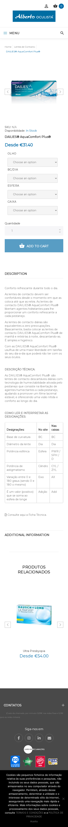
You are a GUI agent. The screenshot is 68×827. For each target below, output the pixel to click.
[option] (34, 88)
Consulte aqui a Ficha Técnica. (27, 515)
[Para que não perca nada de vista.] (34, 16)
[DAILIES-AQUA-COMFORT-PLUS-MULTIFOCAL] (34, 88)
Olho (12, 153)
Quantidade (12, 223)
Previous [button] (8, 92)
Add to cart (38, 246)
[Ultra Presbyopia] (34, 615)
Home (8, 46)
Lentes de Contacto (24, 46)
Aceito (34, 821)
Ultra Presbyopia (34, 651)
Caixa (12, 202)
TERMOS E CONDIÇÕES (29, 812)
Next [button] (60, 92)
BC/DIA (13, 170)
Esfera (13, 186)
